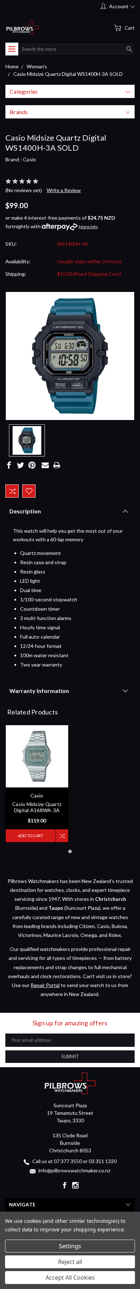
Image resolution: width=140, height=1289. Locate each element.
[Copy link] (68, 465)
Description (25, 511)
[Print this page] (56, 465)
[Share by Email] (45, 465)
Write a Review (64, 190)
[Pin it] (32, 465)
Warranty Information (39, 690)
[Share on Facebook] (9, 465)
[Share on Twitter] (20, 465)
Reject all (70, 1262)
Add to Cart (30, 835)
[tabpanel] (37, 784)
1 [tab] (70, 851)
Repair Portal (45, 985)
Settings (70, 1246)
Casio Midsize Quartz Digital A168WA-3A (36, 807)
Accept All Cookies (70, 1277)
